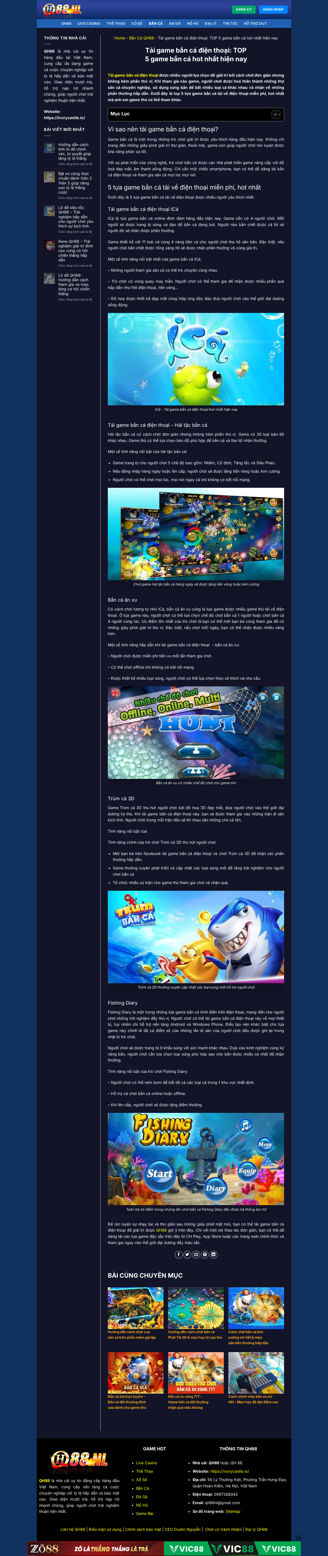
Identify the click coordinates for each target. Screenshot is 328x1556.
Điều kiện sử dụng (105, 1529)
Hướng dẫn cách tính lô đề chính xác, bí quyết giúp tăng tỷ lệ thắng (74, 151)
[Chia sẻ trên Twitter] (187, 1255)
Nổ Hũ (193, 23)
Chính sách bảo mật (143, 1529)
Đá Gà (141, 1496)
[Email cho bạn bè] (196, 1255)
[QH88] (64, 9)
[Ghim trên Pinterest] (205, 1255)
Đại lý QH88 (256, 1529)
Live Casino (89, 23)
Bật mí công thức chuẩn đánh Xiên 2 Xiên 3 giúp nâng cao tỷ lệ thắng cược (75, 183)
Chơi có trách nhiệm (223, 1529)
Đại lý (211, 23)
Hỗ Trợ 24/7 (255, 23)
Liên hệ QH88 (73, 1529)
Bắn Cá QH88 (141, 38)
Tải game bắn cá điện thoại (133, 75)
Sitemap (233, 1511)
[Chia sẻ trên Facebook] (179, 1255)
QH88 (66, 23)
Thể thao (116, 23)
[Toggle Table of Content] (273, 114)
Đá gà (175, 23)
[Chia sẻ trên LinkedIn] (214, 1255)
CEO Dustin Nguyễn (182, 1529)
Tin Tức (230, 23)
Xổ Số (141, 1479)
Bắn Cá (156, 23)
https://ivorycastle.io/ (64, 117)
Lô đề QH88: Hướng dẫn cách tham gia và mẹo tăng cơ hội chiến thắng (74, 284)
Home (119, 38)
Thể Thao (144, 1471)
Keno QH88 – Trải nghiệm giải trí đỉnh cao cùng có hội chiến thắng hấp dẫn (75, 250)
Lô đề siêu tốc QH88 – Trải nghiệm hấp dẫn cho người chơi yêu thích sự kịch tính (75, 216)
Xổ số (136, 23)
